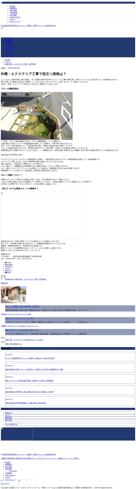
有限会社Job (10, 279)
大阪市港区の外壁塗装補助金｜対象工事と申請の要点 (25, 403)
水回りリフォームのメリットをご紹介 (19, 318)
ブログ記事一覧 (11, 424)
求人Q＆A (13, 47)
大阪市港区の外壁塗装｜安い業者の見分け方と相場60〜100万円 (29, 392)
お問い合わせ (15, 17)
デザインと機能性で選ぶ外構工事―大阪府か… (23, 306)
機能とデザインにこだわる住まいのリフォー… (23, 330)
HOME (12, 6)
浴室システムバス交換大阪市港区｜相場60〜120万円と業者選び (29, 381)
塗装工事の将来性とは (13, 344)
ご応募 (52, 248)
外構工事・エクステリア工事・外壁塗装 (20, 64)
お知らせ (8, 413)
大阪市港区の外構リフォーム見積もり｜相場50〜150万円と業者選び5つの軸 (34, 369)
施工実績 (13, 10)
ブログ (12, 19)
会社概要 (13, 15)
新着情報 (8, 418)
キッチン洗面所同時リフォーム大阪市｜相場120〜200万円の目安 (30, 358)
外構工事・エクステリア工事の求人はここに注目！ (24, 340)
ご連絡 (47, 184)
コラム (7, 415)
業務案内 (13, 8)
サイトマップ (15, 22)
